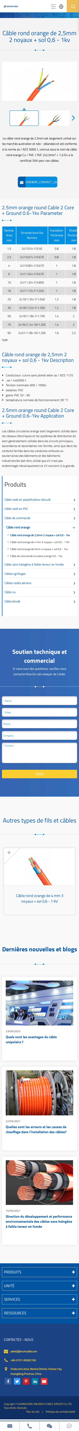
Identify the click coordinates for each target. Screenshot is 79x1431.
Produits (15, 484)
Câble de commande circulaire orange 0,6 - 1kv (36, 556)
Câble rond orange (18, 527)
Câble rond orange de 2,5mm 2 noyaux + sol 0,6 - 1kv (40, 535)
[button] (73, 117)
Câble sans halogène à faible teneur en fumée (34, 564)
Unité (9, 1286)
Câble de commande (17, 518)
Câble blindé (12, 601)
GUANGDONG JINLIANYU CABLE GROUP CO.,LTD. (45, 1404)
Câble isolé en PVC (16, 508)
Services (12, 1299)
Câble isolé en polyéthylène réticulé (27, 499)
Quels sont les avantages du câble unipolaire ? (31, 1040)
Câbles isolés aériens (17, 583)
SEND (39, 774)
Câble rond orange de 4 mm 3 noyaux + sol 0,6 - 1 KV (39, 542)
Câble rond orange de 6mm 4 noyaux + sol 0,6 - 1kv (39, 549)
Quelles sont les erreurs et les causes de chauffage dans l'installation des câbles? (36, 1130)
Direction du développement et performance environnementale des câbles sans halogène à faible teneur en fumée (39, 1222)
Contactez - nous (18, 1339)
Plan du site (32, 1412)
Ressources (15, 1313)
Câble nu (10, 592)
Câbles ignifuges (15, 573)
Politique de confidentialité (60, 1412)
